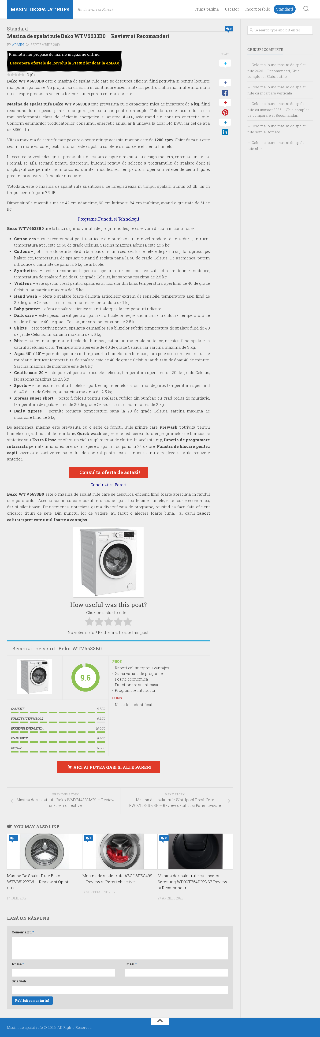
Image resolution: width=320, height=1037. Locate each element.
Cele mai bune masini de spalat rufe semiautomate (276, 129)
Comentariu (23, 932)
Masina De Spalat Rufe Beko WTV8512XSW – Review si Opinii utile (38, 881)
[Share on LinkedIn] (225, 127)
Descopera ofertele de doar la (64, 62)
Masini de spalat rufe (40, 9)
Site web (19, 981)
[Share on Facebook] (225, 88)
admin (18, 44)
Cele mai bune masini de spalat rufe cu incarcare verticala (276, 90)
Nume (18, 964)
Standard (284, 9)
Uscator (232, 9)
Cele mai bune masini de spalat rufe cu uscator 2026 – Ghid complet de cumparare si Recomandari (278, 109)
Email (131, 964)
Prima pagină (207, 9)
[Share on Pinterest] (225, 107)
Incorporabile (257, 9)
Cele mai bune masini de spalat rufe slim (276, 145)
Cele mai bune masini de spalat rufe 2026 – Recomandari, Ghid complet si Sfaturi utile (276, 70)
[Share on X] (225, 68)
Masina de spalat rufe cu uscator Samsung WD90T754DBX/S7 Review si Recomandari (192, 881)
